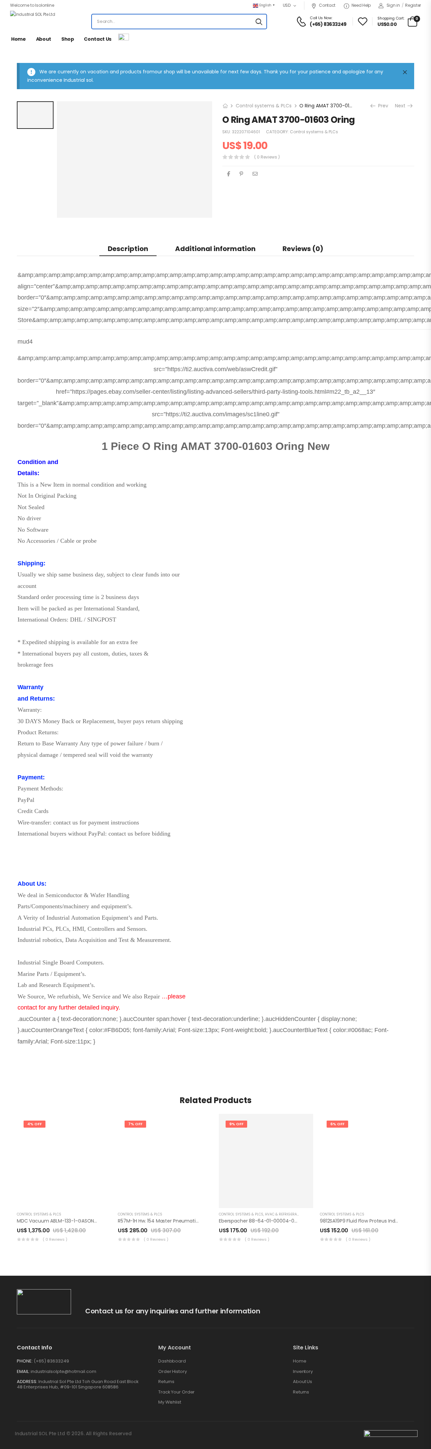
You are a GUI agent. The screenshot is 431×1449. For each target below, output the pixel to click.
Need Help (361, 5)
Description (128, 248)
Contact (327, 5)
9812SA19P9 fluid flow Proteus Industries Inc (369, 1220)
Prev (381, 105)
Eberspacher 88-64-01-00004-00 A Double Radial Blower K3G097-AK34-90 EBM (310, 1220)
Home (18, 39)
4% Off (34, 1124)
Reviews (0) (303, 248)
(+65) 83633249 (51, 1361)
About (43, 39)
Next (402, 105)
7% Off (135, 1124)
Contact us (97, 39)
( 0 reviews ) (267, 157)
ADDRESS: (27, 1381)
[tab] (128, 248)
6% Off (337, 1124)
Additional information (215, 248)
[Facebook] (228, 173)
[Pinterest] (241, 173)
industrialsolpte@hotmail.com (63, 1371)
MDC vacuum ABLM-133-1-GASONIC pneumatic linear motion (87, 1220)
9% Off (236, 1124)
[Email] (255, 173)
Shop (67, 39)
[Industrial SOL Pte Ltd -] (35, 21)
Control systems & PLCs (264, 105)
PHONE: (25, 1361)
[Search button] (259, 21)
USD (287, 5)
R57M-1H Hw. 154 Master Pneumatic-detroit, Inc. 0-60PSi (182, 1220)
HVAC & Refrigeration (285, 1214)
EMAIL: (23, 1371)
